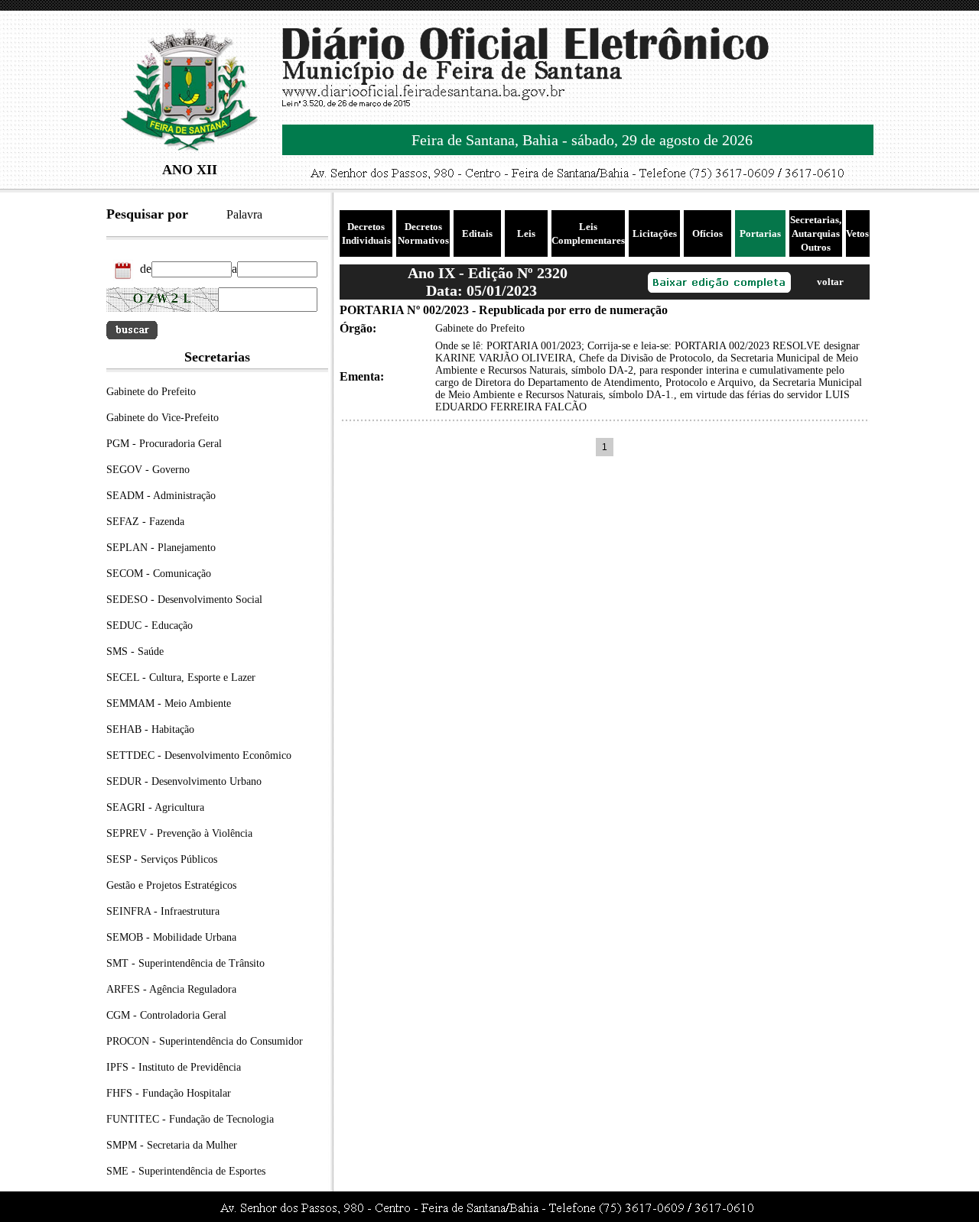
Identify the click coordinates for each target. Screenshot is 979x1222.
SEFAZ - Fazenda (145, 521)
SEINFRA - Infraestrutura (163, 911)
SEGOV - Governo (148, 469)
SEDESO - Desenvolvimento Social (184, 599)
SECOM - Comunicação (158, 573)
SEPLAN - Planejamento (161, 547)
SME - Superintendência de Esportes (185, 1171)
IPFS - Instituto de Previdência (173, 1067)
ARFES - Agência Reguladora (171, 989)
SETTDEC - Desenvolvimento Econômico (198, 755)
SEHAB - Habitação (150, 729)
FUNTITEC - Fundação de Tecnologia (190, 1119)
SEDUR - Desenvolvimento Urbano (184, 781)
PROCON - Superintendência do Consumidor (204, 1041)
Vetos (857, 233)
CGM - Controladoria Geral (166, 1015)
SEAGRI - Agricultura (155, 807)
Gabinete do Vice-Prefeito (162, 417)
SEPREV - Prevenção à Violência (179, 833)
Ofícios (707, 233)
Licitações (655, 233)
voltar (830, 281)
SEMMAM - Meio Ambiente (168, 703)
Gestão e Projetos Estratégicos (171, 885)
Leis (526, 233)
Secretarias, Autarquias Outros (815, 233)
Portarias (760, 233)
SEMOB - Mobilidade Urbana (171, 937)
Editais (477, 233)
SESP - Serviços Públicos (161, 859)
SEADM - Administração (161, 495)
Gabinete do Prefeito (151, 391)
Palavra (244, 214)
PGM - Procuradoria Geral (164, 443)
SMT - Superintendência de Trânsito (185, 963)
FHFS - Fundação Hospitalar (168, 1093)
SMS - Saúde (135, 651)
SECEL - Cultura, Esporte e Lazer (180, 677)
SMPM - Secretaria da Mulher (171, 1145)
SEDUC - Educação (149, 625)
